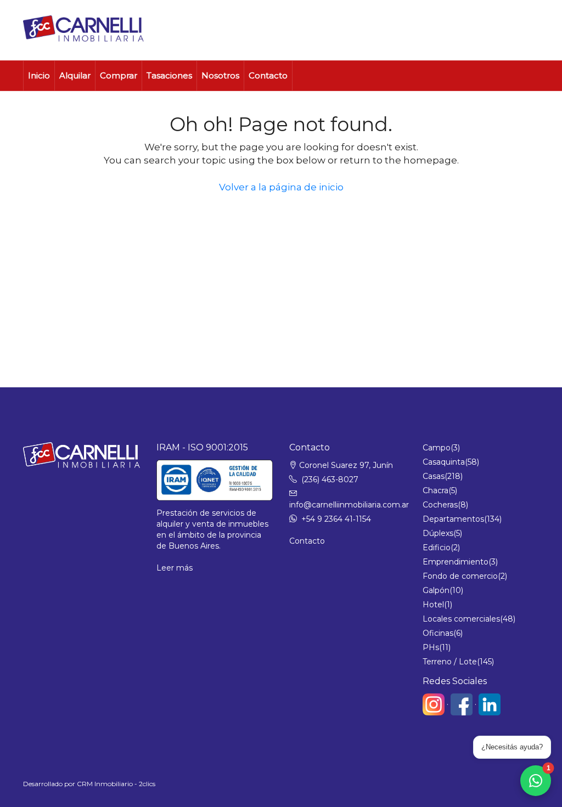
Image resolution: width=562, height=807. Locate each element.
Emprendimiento (455, 562)
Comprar (118, 75)
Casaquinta (444, 462)
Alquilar (75, 75)
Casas (434, 476)
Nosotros (220, 75)
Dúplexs (438, 533)
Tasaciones (169, 75)
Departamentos (453, 519)
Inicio (39, 75)
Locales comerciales (461, 619)
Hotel (433, 605)
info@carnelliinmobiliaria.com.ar (349, 505)
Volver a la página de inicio (281, 187)
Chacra (435, 490)
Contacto (268, 75)
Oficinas (438, 633)
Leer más (174, 568)
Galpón (436, 590)
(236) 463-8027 (329, 479)
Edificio (437, 547)
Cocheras (440, 505)
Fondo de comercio (460, 576)
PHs (431, 647)
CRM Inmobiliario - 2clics (116, 784)
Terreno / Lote (450, 662)
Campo (437, 448)
